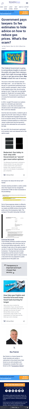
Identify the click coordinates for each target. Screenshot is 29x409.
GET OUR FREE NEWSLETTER (14, 385)
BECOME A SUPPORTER (25, 12)
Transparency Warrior (17, 366)
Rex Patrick (7, 46)
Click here (21, 388)
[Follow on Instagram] (16, 391)
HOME (1, 7)
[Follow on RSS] (22, 391)
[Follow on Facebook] (6, 391)
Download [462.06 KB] (7, 239)
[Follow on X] (9, 391)
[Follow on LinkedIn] (13, 391)
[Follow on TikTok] (19, 391)
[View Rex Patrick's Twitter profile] (14, 347)
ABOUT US (21, 7)
